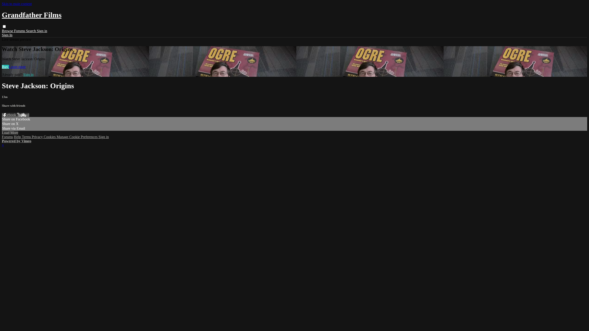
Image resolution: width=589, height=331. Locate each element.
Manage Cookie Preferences (77, 137)
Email (25, 115)
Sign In (7, 35)
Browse (8, 31)
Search (31, 31)
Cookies (50, 137)
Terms (27, 137)
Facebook (9, 115)
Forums (20, 31)
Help (18, 137)
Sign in (42, 31)
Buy (5, 67)
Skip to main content (17, 4)
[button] (4, 26)
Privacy (38, 137)
